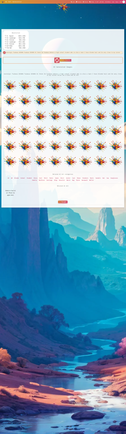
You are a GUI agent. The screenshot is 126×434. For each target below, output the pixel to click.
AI (8, 178)
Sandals (98, 178)
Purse (78, 180)
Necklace (42, 180)
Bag (73, 180)
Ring (55, 180)
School (23, 178)
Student (29, 178)
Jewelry (34, 180)
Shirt (46, 178)
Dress (35, 178)
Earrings (49, 180)
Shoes (79, 178)
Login (113, 1)
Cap (108, 178)
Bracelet (62, 180)
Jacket (68, 178)
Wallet (91, 180)
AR (12, 178)
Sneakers (85, 178)
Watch (68, 180)
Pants (51, 178)
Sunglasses (114, 178)
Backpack (85, 180)
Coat (73, 178)
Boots (92, 178)
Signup (117, 1)
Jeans (57, 178)
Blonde (16, 178)
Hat (104, 178)
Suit (40, 178)
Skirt (62, 178)
